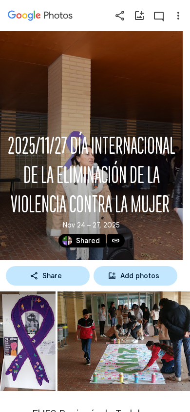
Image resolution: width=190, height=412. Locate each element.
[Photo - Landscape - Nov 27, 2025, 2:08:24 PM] (123, 341)
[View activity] (159, 15)
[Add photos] (139, 15)
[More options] (178, 15)
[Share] (120, 15)
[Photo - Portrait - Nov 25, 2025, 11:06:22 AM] (28, 341)
